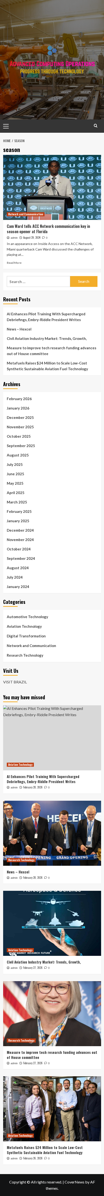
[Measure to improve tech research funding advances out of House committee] (52, 1013)
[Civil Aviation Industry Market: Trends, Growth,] (52, 923)
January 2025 (18, 521)
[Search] (96, 125)
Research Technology (25, 655)
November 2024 (20, 539)
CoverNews (74, 1182)
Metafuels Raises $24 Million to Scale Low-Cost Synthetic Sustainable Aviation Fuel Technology (47, 366)
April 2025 (15, 492)
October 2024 (19, 549)
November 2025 (20, 427)
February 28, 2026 (33, 787)
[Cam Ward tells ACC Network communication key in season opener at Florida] (52, 187)
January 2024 (18, 586)
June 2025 (15, 474)
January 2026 (18, 408)
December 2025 (20, 417)
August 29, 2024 (31, 237)
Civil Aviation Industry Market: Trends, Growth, (47, 338)
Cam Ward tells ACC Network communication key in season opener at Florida (48, 228)
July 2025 (15, 464)
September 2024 (21, 558)
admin (14, 237)
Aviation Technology (24, 626)
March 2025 (17, 502)
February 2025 (19, 511)
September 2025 (21, 445)
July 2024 (15, 577)
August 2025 (18, 455)
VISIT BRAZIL (15, 682)
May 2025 (15, 483)
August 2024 (18, 568)
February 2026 (19, 398)
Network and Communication (25, 214)
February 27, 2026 (33, 968)
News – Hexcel (19, 329)
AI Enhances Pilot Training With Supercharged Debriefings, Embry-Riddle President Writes (46, 317)
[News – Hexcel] (52, 833)
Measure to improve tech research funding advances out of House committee (51, 351)
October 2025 (19, 436)
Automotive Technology (27, 617)
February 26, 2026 (33, 1158)
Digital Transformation (26, 636)
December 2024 (20, 530)
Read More (14, 262)
